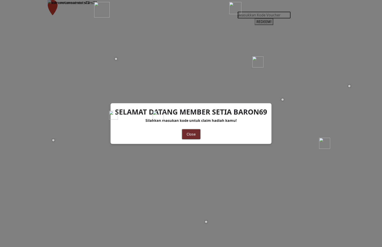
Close (191, 134)
